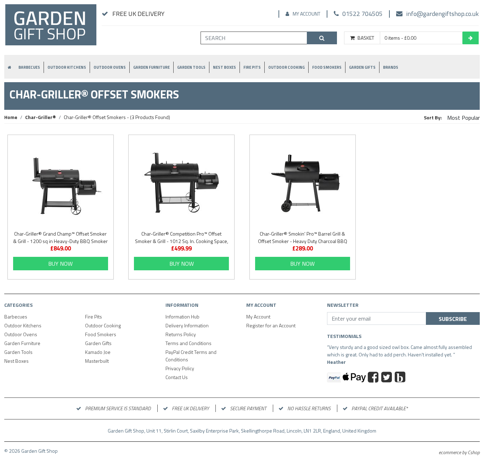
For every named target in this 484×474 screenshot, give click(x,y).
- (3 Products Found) (117, 117)
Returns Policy (180, 334)
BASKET (366, 37)
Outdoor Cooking (286, 67)
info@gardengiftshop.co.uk (442, 13)
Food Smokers (327, 67)
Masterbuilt (97, 361)
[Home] (50, 28)
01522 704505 (362, 13)
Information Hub (182, 316)
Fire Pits (252, 67)
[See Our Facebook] (374, 378)
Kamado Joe (98, 352)
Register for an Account (271, 325)
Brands (390, 67)
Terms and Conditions (188, 343)
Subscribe (453, 319)
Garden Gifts (362, 67)
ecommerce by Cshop (459, 452)
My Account (306, 13)
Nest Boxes (224, 67)
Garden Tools (191, 67)
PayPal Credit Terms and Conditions (190, 355)
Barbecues (29, 67)
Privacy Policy (179, 368)
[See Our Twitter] (387, 378)
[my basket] (470, 37)
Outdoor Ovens (110, 67)
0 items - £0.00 (400, 37)
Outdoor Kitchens (66, 67)
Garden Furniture (151, 67)
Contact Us (176, 377)
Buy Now (60, 263)
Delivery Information (187, 325)
